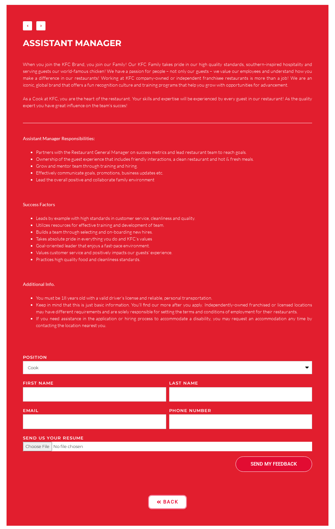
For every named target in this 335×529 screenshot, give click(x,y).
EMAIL (31, 410)
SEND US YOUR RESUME (53, 437)
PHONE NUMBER (190, 410)
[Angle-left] (27, 25)
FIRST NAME (38, 383)
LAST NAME (183, 383)
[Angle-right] (40, 25)
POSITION (35, 357)
